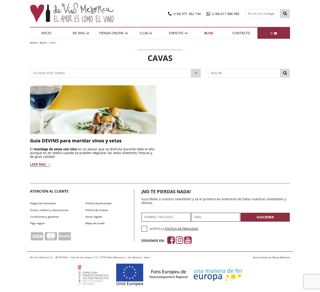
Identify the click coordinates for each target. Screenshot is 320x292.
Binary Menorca (281, 257)
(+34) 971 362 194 (187, 13)
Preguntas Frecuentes (43, 203)
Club (144, 33)
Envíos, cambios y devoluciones (49, 210)
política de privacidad (181, 229)
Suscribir (265, 217)
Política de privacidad (99, 203)
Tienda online (111, 33)
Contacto (241, 33)
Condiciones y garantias (44, 216)
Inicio (46, 33)
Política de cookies (97, 210)
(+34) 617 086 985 (225, 13)
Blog (208, 33)
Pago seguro (37, 223)
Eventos (176, 33)
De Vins (79, 33)
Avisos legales (94, 216)
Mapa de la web (95, 223)
